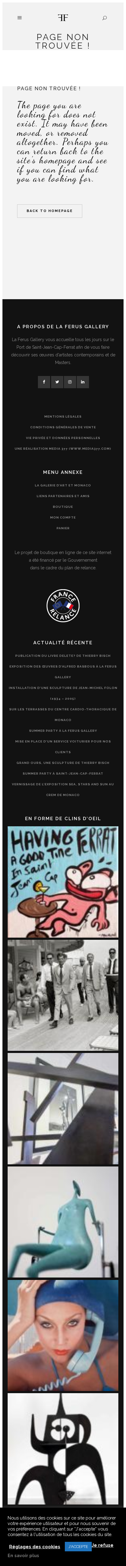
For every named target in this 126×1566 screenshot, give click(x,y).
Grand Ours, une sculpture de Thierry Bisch (63, 762)
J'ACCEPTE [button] (78, 1546)
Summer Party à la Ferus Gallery (63, 730)
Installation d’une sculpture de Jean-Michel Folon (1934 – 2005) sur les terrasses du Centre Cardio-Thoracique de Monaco (63, 704)
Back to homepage (50, 211)
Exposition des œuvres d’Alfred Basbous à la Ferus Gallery (63, 672)
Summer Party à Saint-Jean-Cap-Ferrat (63, 773)
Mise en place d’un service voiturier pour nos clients (63, 747)
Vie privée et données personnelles (63, 438)
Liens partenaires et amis (63, 496)
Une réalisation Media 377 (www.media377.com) (63, 448)
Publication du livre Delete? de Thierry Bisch (63, 655)
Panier (63, 528)
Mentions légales (63, 416)
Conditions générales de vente (63, 427)
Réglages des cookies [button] (34, 1546)
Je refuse (102, 1545)
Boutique (63, 506)
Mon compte (63, 517)
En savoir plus (23, 1555)
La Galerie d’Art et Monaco (63, 485)
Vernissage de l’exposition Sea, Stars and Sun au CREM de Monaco (63, 790)
